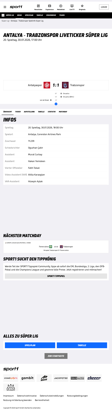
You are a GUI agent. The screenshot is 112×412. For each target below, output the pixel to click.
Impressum (8, 395)
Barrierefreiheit (42, 400)
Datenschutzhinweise (27, 395)
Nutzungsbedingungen (77, 395)
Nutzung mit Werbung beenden (17, 400)
